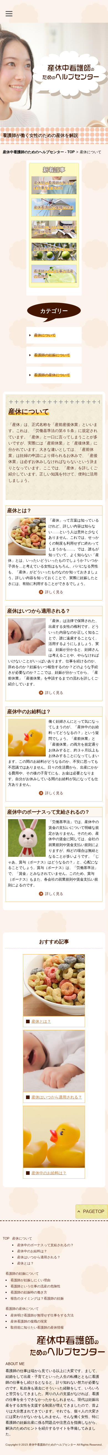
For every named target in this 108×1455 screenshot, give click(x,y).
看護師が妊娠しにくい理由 (30, 1280)
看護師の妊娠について (22, 1274)
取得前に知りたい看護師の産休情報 (37, 1327)
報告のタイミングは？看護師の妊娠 (37, 1298)
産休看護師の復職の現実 (29, 1321)
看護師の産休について (22, 1309)
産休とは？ (41, 1021)
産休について (22, 1238)
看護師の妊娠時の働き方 (29, 1292)
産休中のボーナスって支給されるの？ (45, 1245)
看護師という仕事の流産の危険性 (35, 1286)
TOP (6, 1238)
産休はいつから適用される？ (57, 1097)
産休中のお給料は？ (49, 1173)
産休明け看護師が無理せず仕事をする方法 (42, 1315)
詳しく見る (54, 592)
